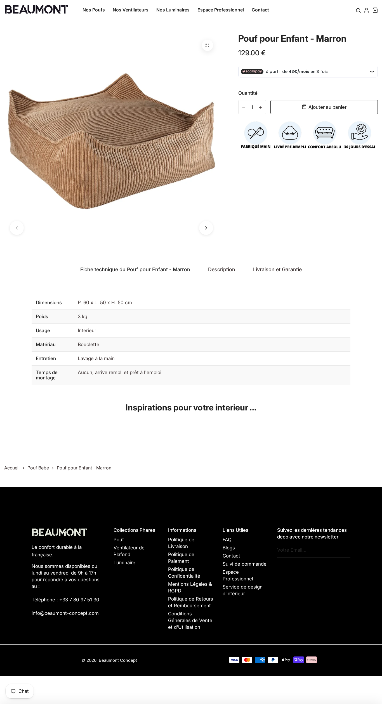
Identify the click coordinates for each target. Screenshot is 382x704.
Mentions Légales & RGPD (190, 587)
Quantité (248, 93)
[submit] (344, 550)
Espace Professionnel (220, 10)
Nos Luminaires (173, 10)
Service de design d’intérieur (243, 590)
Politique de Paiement (181, 558)
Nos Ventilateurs (130, 10)
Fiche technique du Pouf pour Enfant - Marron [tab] (135, 269)
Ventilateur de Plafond (129, 551)
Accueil (12, 467)
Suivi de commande (245, 564)
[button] (17, 228)
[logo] (36, 9)
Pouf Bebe (38, 467)
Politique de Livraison (181, 543)
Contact (260, 10)
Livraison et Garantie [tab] (277, 269)
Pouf (119, 539)
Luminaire (124, 562)
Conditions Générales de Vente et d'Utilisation (190, 620)
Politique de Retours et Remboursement (190, 602)
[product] (207, 45)
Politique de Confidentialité (184, 572)
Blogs (229, 548)
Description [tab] (221, 269)
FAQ (227, 539)
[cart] (375, 10)
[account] (366, 10)
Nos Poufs (93, 10)
